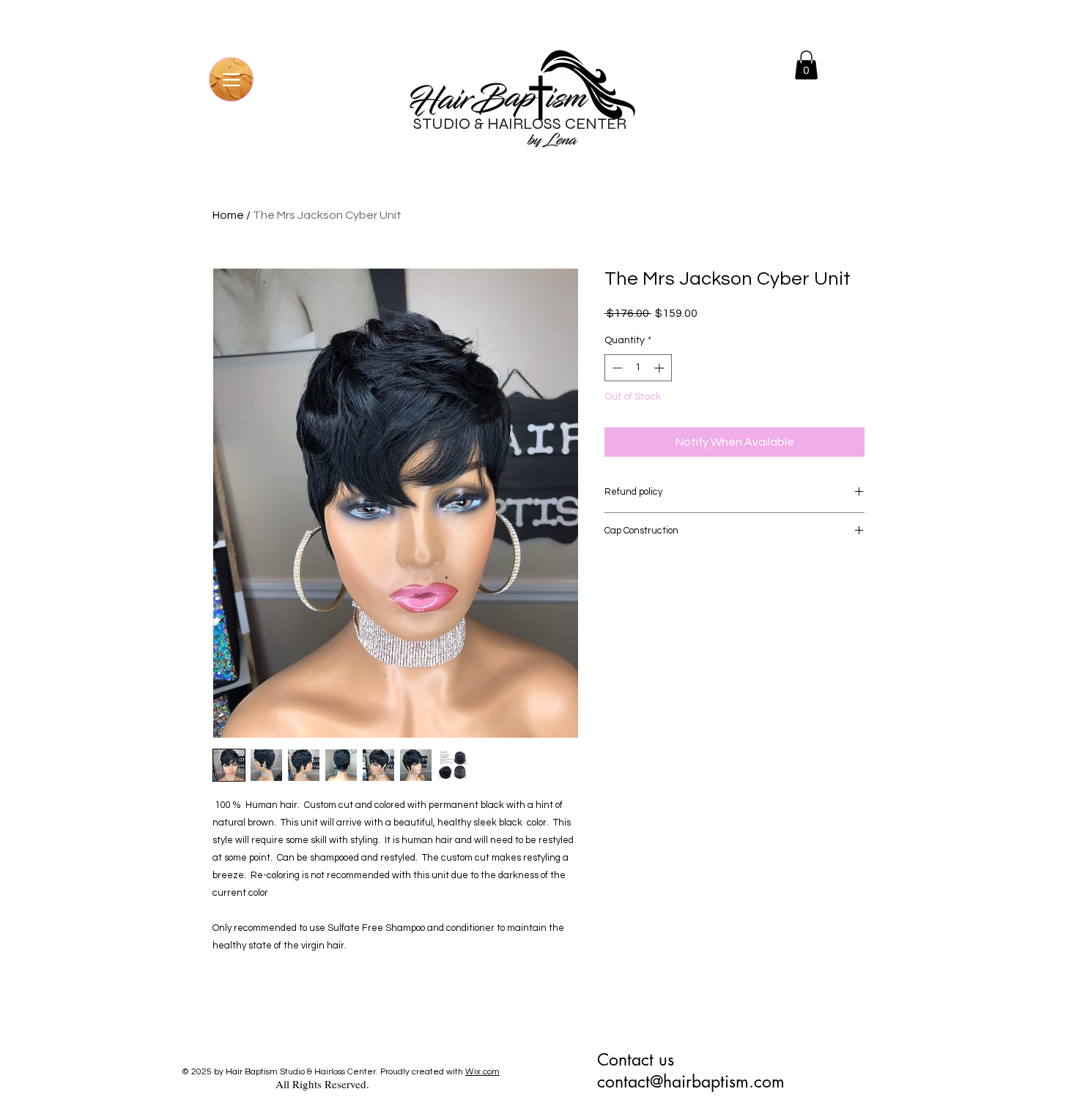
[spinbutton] (638, 368)
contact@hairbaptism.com (691, 1082)
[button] (806, 64)
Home (228, 215)
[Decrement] (616, 368)
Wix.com (482, 1072)
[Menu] (231, 79)
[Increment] (660, 368)
